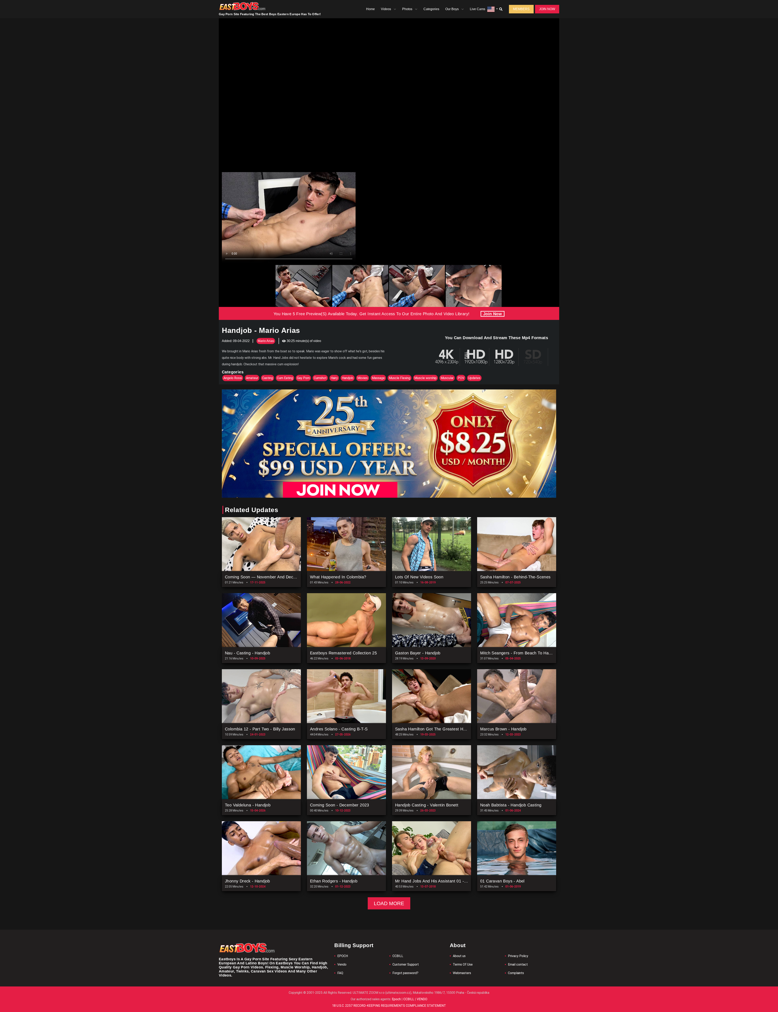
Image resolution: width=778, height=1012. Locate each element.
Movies (362, 378)
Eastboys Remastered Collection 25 (343, 653)
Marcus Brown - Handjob (503, 729)
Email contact (518, 964)
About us (459, 956)
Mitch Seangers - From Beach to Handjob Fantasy (527, 653)
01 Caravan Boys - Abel (502, 881)
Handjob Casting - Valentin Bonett (426, 805)
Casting (267, 378)
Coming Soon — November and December (265, 577)
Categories (431, 9)
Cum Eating (285, 378)
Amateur (252, 378)
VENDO (421, 999)
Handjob (347, 378)
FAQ (340, 973)
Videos (386, 9)
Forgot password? (405, 973)
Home (370, 9)
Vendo (341, 964)
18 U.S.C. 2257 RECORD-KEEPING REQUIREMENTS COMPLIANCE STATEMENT (389, 1006)
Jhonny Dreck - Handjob (247, 881)
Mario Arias (266, 341)
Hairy (334, 378)
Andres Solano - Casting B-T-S (339, 729)
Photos (407, 9)
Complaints (516, 973)
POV (461, 378)
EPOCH (342, 956)
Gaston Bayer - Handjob (417, 653)
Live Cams (477, 9)
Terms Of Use (463, 964)
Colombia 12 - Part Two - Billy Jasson (260, 729)
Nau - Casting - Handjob (247, 653)
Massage (378, 378)
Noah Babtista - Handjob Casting (510, 805)
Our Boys (452, 9)
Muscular (447, 378)
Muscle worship (425, 378)
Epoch (397, 999)
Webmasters (462, 973)
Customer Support (405, 964)
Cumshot (320, 378)
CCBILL (397, 956)
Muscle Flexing (399, 378)
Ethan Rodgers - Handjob (333, 881)
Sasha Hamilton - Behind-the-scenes (515, 577)
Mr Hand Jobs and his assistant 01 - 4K (432, 881)
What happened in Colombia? (338, 577)
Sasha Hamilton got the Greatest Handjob (435, 729)
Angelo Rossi (232, 378)
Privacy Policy (518, 956)
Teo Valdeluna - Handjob (247, 805)
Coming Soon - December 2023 (339, 805)
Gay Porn (303, 378)
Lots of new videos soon (419, 577)
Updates (474, 378)
